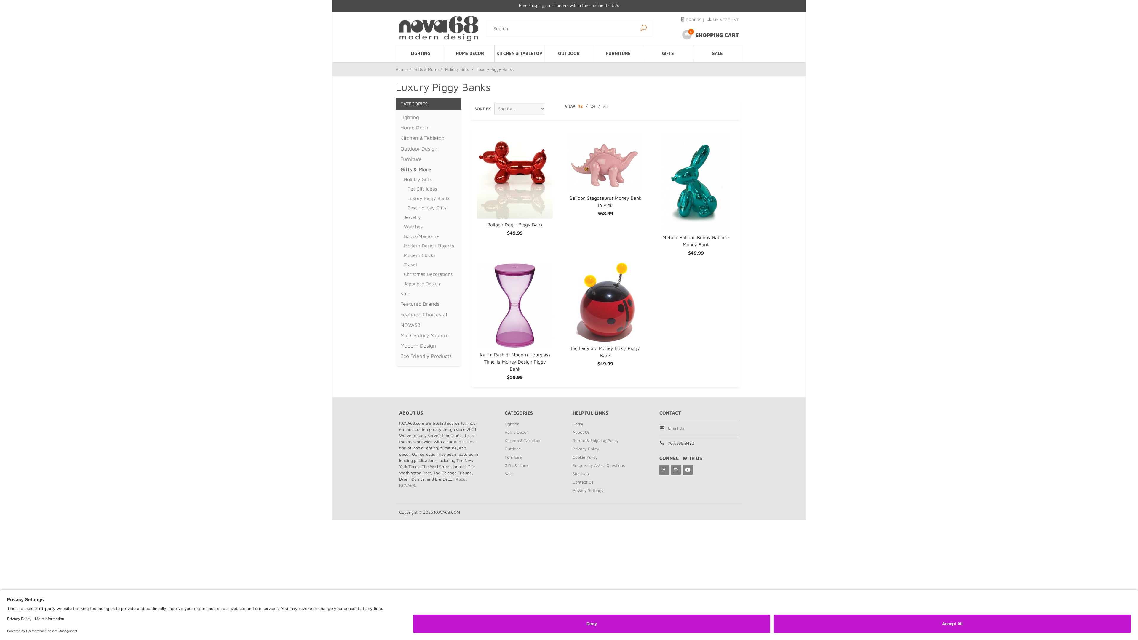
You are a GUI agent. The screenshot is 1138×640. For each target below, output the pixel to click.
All (605, 105)
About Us (581, 432)
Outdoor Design (418, 148)
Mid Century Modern (424, 335)
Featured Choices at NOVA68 (423, 319)
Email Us (676, 428)
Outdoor (569, 53)
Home (401, 69)
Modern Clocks (419, 255)
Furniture (618, 53)
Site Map (581, 473)
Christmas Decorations (428, 274)
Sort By (482, 108)
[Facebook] (664, 470)
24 (593, 105)
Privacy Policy (586, 448)
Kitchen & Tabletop (519, 53)
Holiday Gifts (457, 69)
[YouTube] (688, 470)
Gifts (668, 53)
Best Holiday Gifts (426, 207)
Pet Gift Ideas (422, 188)
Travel (410, 264)
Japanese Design (422, 283)
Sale (717, 53)
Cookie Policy (585, 457)
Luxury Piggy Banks (428, 198)
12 (580, 105)
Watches (413, 226)
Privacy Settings (588, 490)
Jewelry (412, 217)
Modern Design (418, 346)
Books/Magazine (421, 236)
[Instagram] (676, 470)
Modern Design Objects (429, 245)
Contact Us (583, 481)
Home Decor (470, 53)
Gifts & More (425, 69)
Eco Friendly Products (426, 356)
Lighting (420, 53)
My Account (725, 19)
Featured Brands (419, 304)
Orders (693, 19)
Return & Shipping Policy (596, 440)
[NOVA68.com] (439, 28)
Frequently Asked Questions (599, 465)
